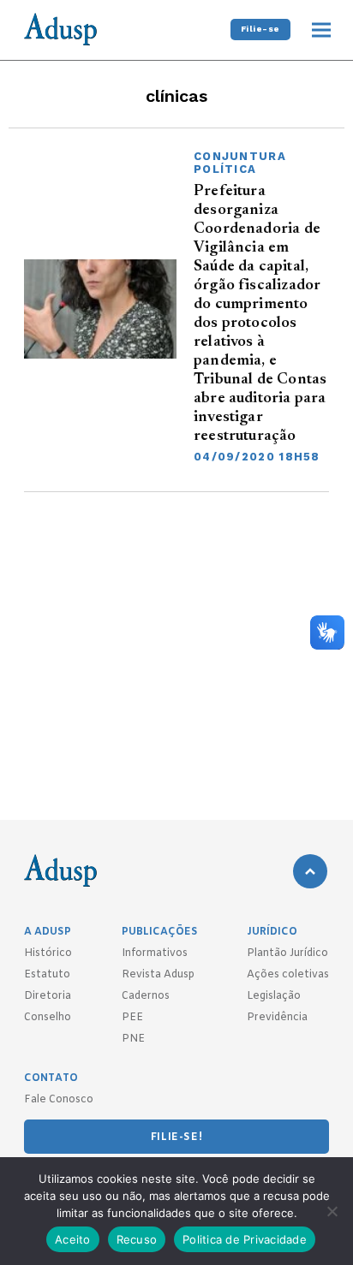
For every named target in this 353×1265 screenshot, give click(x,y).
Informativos (155, 953)
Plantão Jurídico (287, 953)
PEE (132, 1017)
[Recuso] (331, 1211)
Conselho (47, 1017)
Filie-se (260, 28)
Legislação (274, 996)
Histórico (48, 953)
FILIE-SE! (176, 1137)
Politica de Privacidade (244, 1239)
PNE (133, 1039)
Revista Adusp (158, 975)
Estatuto (47, 975)
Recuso (137, 1239)
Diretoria (47, 996)
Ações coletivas (288, 975)
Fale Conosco (58, 1100)
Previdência (277, 1017)
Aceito (73, 1239)
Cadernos (146, 996)
